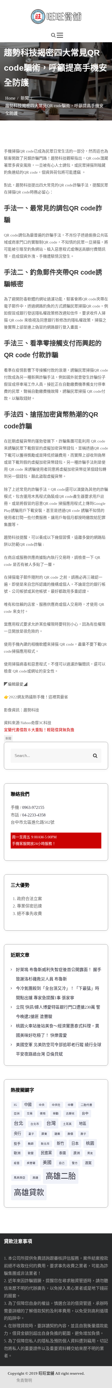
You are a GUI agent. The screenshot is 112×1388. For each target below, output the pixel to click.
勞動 (56, 1113)
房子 (83, 1133)
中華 (70, 1105)
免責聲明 (24, 1380)
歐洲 (17, 1153)
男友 (90, 1153)
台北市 (34, 1124)
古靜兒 (70, 1113)
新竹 (60, 1143)
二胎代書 (86, 1105)
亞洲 (17, 1113)
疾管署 (31, 1163)
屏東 (44, 1133)
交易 (30, 1113)
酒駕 (88, 1163)
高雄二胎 (61, 1176)
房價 (70, 1133)
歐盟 (31, 1153)
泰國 (62, 1153)
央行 (17, 1133)
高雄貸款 (29, 1192)
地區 (82, 1124)
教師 (31, 1143)
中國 (28, 1104)
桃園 (90, 1143)
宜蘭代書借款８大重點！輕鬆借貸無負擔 (39, 730)
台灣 (51, 1123)
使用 (43, 1113)
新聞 (8, 738)
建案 (57, 1133)
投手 (17, 1143)
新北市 (45, 1143)
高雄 (35, 1177)
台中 (85, 1113)
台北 (18, 1123)
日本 (75, 1143)
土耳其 (67, 1124)
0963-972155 (33, 807)
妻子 (31, 1133)
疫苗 (17, 1163)
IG (15, 1105)
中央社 (56, 1105)
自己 (62, 1163)
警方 (75, 1163)
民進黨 (46, 1153)
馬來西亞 (19, 1177)
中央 (42, 1105)
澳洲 (76, 1153)
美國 (47, 1162)
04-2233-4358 (34, 815)
